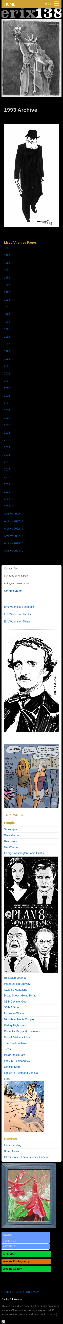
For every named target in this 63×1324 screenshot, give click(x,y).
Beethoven (10, 841)
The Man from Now (15, 1043)
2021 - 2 (9, 506)
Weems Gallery (12, 1268)
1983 (7, 255)
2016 (7, 462)
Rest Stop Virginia (15, 977)
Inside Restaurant (14, 1055)
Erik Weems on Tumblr (17, 614)
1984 (7, 262)
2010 (7, 425)
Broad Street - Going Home (20, 995)
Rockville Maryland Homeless (22, 1031)
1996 (7, 336)
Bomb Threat (11, 1151)
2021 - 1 (9, 499)
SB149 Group (12, 1007)
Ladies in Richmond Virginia (21, 1072)
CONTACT (9, 1240)
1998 (7, 351)
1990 (7, 292)
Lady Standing (12, 1145)
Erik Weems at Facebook (19, 606)
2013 (7, 440)
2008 (7, 410)
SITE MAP (9, 1254)
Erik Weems (15, 1299)
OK (3, 1322)
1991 (7, 299)
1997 (7, 344)
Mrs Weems (11, 847)
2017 (7, 469)
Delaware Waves (14, 1013)
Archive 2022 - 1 (14, 513)
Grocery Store (12, 1066)
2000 (7, 366)
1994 (7, 321)
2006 (7, 403)
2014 (7, 447)
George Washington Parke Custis (24, 853)
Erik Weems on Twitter (17, 621)
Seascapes (10, 829)
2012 (7, 432)
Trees (7, 1049)
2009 (7, 417)
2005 (7, 395)
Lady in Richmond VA (17, 1061)
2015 (7, 454)
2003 (7, 388)
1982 (7, 248)
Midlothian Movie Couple (19, 1019)
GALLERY (18, 1291)
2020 (7, 491)
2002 (7, 381)
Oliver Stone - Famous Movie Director (26, 1157)
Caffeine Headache (15, 989)
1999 (7, 358)
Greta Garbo (11, 835)
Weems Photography (16, 1261)
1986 (7, 277)
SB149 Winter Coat (15, 1001)
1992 (7, 307)
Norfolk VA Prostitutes (17, 1037)
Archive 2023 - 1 (14, 543)
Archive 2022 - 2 (14, 521)
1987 (7, 285)
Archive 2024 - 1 (14, 550)
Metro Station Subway (17, 983)
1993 (7, 314)
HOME (9, 4)
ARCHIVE (9, 1246)
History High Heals (15, 1025)
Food (7, 1078)
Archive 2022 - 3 (14, 528)
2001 (7, 373)
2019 (7, 484)
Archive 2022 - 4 (14, 536)
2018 (7, 477)
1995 (7, 329)
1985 (7, 270)
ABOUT (8, 1234)
